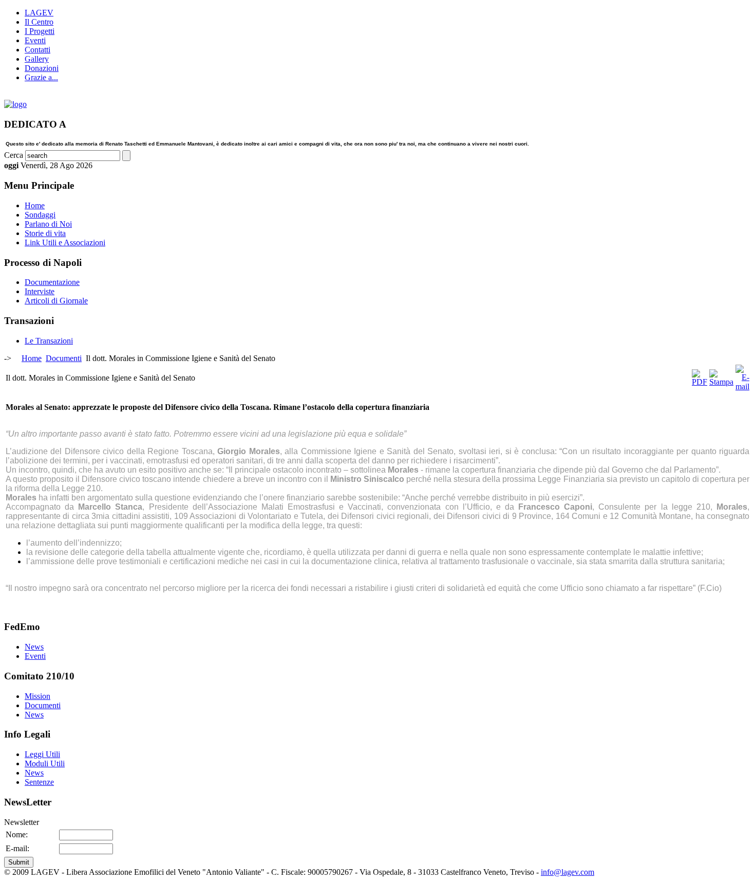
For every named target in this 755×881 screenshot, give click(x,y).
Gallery (37, 59)
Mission (37, 696)
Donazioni (42, 68)
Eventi (35, 40)
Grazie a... (41, 77)
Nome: (17, 834)
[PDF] (699, 381)
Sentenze (39, 782)
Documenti (64, 358)
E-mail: (17, 848)
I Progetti (39, 31)
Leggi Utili (42, 754)
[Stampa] (721, 381)
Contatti (37, 49)
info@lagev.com (567, 872)
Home (32, 358)
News (34, 646)
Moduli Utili (45, 763)
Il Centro (39, 21)
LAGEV (39, 12)
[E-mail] (742, 386)
